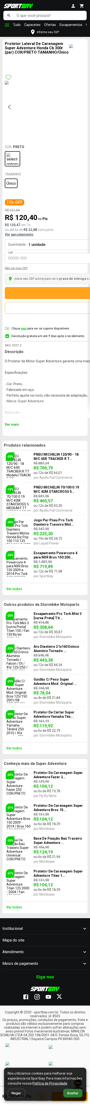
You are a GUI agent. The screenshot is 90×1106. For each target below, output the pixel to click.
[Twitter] (62, 997)
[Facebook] (28, 997)
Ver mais (12, 424)
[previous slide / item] (11, 107)
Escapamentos (71, 25)
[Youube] (50, 997)
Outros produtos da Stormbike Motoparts (41, 604)
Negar (16, 1093)
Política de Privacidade (49, 1083)
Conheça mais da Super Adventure (35, 763)
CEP (11, 252)
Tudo (17, 25)
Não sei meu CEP (16, 268)
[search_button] (8, 15)
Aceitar (72, 1093)
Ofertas (50, 25)
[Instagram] (39, 997)
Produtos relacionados (25, 445)
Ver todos (14, 589)
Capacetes (32, 25)
